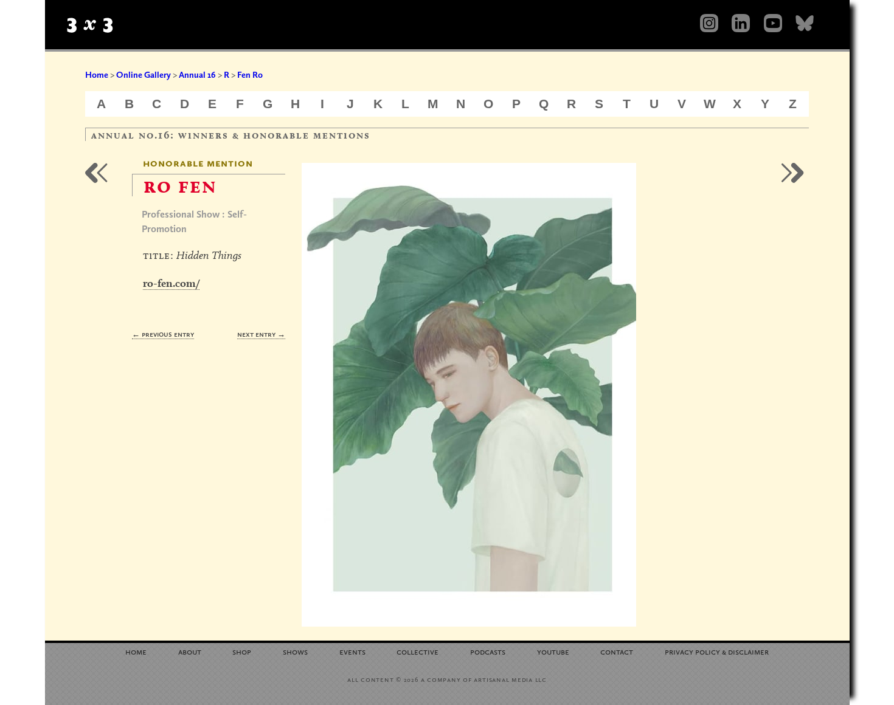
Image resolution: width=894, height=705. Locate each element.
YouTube (553, 651)
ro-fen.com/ (171, 283)
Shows (295, 651)
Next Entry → (261, 334)
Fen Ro (250, 74)
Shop (241, 651)
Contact (616, 651)
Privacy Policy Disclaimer (717, 651)
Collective (417, 651)
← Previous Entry (163, 334)
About (189, 651)
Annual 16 (197, 74)
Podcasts (487, 651)
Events (352, 651)
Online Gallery (143, 74)
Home (96, 74)
